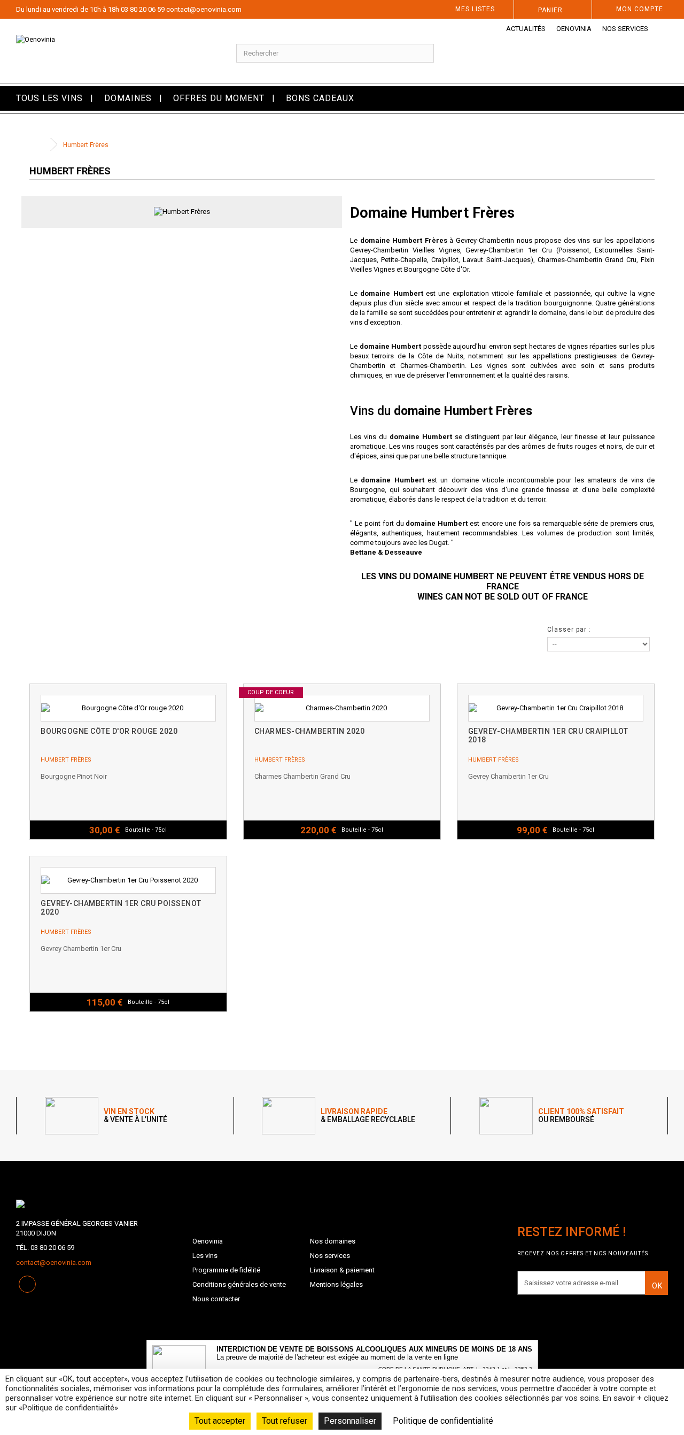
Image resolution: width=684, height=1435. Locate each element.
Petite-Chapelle (404, 260)
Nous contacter (216, 1299)
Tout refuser (284, 1421)
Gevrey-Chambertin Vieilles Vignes (405, 250)
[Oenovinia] (114, 51)
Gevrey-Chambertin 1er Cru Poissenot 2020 (121, 907)
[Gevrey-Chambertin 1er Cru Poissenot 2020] (128, 880)
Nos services (625, 29)
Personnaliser (350, 1421)
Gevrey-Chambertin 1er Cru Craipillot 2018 (548, 735)
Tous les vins (49, 98)
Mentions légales (336, 1284)
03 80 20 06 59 (143, 9)
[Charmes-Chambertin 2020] (342, 708)
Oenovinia (574, 29)
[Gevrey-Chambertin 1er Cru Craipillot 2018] (556, 708)
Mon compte (639, 9)
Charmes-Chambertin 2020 (309, 731)
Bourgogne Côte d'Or (436, 269)
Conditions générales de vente (239, 1284)
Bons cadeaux (320, 98)
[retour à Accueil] (40, 144)
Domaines (128, 98)
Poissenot (573, 250)
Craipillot (444, 260)
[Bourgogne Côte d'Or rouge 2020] (128, 708)
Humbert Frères (66, 759)
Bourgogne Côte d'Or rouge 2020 (109, 731)
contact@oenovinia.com (204, 9)
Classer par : (569, 629)
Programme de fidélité (226, 1270)
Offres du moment (219, 98)
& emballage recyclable (368, 1116)
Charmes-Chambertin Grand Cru (587, 260)
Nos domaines (332, 1241)
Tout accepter (220, 1421)
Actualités (526, 29)
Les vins (204, 1256)
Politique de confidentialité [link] (443, 1421)
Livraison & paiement (342, 1270)
